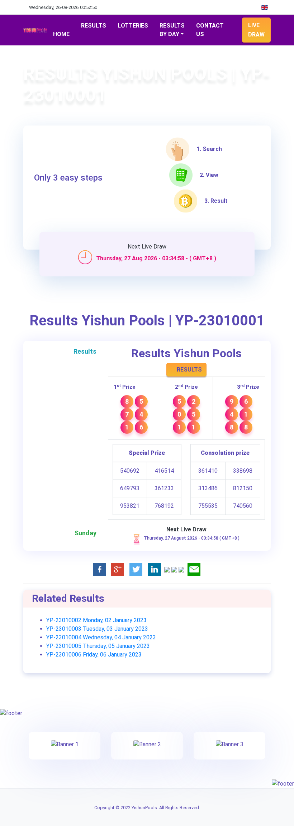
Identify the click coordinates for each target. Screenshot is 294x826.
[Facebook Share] (99, 569)
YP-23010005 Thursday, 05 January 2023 (98, 646)
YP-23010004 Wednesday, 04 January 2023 (101, 637)
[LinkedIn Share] (154, 569)
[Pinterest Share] (167, 569)
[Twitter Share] (136, 569)
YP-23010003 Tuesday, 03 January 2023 (97, 628)
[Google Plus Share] (117, 569)
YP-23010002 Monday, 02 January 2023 (96, 620)
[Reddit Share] (181, 569)
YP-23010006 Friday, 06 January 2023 (94, 654)
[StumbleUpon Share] (174, 569)
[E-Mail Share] (194, 569)
